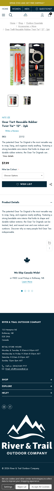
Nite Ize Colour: (10, 169)
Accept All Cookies (41, 486)
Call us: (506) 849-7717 (16, 366)
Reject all (22, 486)
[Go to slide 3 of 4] (28, 291)
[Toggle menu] (3, 14)
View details (8, 156)
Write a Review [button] (12, 131)
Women (16, 8)
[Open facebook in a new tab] (10, 407)
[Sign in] (42, 14)
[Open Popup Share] (50, 184)
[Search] (10, 15)
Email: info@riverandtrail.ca (17, 368)
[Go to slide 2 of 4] (25, 291)
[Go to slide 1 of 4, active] (22, 291)
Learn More (27, 281)
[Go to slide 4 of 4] (32, 291)
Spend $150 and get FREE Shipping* (27, 3)
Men (27, 8)
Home (5, 8)
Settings (8, 486)
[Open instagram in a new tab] (4, 407)
